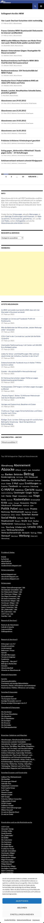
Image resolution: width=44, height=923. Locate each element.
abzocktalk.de (6, 561)
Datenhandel (33, 477)
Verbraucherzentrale (11, 532)
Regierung (28, 512)
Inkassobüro (23, 496)
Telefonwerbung (19, 524)
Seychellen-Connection (9, 868)
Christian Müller (6, 831)
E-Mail (15, 483)
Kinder (30, 496)
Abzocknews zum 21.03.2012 (13, 110)
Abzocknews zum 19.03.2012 (13, 120)
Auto (2, 474)
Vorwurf (5, 535)
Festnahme (25, 486)
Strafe (24, 521)
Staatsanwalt (7, 520)
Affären (18, 470)
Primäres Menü (41, 6)
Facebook (13, 486)
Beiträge (8, 216)
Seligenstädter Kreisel (8, 801)
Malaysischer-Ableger (8, 857)
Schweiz (18, 515)
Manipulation (24, 503)
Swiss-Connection (7, 873)
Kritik (4, 502)
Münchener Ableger (8, 862)
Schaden (34, 512)
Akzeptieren (22, 901)
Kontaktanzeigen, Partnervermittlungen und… (17, 762)
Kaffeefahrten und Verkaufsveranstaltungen (16, 757)
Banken (9, 474)
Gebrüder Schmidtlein (8, 851)
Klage (36, 495)
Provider (26, 509)
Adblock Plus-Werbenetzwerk (11, 777)
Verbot (3, 530)
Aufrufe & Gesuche (7, 627)
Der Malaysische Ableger (9, 592)
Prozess (33, 509)
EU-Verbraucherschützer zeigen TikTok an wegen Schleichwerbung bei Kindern (19, 379)
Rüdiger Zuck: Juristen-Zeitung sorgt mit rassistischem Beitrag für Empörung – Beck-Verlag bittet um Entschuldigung (22, 422)
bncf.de (3, 557)
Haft (3, 496)
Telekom (28, 524)
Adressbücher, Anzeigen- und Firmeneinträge (16, 744)
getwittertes (27, 219)
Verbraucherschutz (15, 530)
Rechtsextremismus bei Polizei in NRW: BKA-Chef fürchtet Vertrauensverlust (20, 61)
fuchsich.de (5, 559)
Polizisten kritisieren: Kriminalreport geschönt (20, 140)
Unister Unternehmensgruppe (11, 808)
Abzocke (7, 469)
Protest (21, 509)
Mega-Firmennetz (7, 860)
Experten (4, 486)
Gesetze (38, 490)
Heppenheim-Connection (9, 786)
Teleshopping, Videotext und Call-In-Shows (15, 766)
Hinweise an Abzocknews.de (10, 670)
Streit (30, 521)
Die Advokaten (6, 712)
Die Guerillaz (5, 779)
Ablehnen (22, 908)
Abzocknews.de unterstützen (12, 223)
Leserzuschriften (6, 629)
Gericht (29, 489)
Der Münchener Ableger (9, 594)
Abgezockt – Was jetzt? (9, 661)
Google (29, 492)
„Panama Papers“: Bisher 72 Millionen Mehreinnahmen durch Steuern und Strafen (20, 396)
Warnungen (33, 214)
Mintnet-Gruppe (6, 794)
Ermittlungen (31, 483)
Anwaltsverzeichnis (7, 646)
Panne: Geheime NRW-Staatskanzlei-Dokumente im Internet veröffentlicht (22, 31)
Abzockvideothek (7, 668)
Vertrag (33, 533)
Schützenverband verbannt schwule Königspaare (21, 160)
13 (23, 177)
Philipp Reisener (6, 864)
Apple (29, 470)
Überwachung (5, 538)
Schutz (13, 515)
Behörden (18, 474)
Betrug (29, 474)
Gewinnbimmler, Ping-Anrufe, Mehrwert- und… (17, 755)
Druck (3, 483)
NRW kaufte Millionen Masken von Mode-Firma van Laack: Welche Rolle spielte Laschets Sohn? (21, 41)
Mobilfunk (26, 505)
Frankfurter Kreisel (7, 605)
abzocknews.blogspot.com (10, 579)
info (23, 587)
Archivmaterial (16, 219)
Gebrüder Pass (6, 783)
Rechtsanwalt (17, 511)
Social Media (8, 517)
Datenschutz (18, 480)
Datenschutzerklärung (24, 920)
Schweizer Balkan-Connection (11, 799)
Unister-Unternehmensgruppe (11, 587)
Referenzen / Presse (7, 650)
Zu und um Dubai (7, 814)
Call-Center (19, 477)
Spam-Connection (7, 607)
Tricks (3, 527)
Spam (26, 518)
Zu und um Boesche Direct (10, 812)
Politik (5, 508)
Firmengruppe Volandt (8, 781)
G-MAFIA (7, 489)
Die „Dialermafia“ (7, 609)
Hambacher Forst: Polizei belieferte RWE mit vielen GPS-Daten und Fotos (19, 81)
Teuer (35, 523)
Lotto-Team (5, 790)
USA (39, 526)
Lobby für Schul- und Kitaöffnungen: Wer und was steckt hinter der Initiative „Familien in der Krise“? (20, 355)
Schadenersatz (5, 515)
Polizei (14, 508)
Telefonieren (7, 523)
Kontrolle (10, 500)
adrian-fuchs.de (6, 563)
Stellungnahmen (6, 631)
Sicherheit (26, 514)
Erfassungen (17, 214)
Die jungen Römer (7, 846)
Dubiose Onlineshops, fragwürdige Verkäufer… (17, 753)
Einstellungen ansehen (22, 914)
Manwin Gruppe (6, 792)
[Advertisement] (22, 273)
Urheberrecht (21, 527)
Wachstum (14, 536)
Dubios (8, 484)
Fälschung (34, 486)
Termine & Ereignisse (8, 657)
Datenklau (5, 480)
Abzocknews (17, 23)
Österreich (34, 536)
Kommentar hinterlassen (29, 103)
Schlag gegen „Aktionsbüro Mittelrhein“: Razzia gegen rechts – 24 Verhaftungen (21, 151)
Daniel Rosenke (6, 833)
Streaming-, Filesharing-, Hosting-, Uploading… (17, 764)
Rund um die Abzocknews (10, 625)
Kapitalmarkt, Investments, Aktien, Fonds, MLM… (18, 759)
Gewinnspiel (19, 492)
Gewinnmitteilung (7, 493)
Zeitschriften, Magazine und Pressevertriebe (16, 768)
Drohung (37, 480)
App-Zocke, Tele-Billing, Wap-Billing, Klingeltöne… (18, 746)
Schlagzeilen (20, 221)
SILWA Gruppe (6, 803)
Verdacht (26, 532)
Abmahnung (7, 465)
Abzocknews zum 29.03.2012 (13, 100)
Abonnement (22, 465)
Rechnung (5, 512)
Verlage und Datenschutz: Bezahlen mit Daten (18, 404)
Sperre (32, 518)
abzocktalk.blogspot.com (9, 576)
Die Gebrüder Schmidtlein (10, 590)
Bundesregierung (8, 477)
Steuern (17, 521)
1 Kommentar (22, 133)
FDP (20, 486)
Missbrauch (6, 505)
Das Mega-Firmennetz (8, 596)
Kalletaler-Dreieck (7, 855)
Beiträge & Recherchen (9, 664)
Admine (14, 113)
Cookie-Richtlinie (10, 920)
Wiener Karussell (7, 810)
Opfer (31, 505)
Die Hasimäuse (6, 842)
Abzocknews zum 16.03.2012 (13, 130)
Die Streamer (5, 723)
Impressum (36, 920)
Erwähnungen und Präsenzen (23, 216)
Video (39, 533)
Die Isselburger (6, 844)
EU (40, 484)
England (21, 483)
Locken (10, 503)
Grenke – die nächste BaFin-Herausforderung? (18, 371)
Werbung (24, 535)
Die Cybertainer (6, 612)
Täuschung (10, 527)
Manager (16, 503)
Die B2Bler (5, 838)
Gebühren (19, 490)
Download (30, 480)
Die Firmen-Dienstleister (9, 714)
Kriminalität (35, 500)
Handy (8, 496)
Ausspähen (36, 470)
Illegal (14, 496)
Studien (36, 521)
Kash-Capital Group (8, 788)
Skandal (35, 514)
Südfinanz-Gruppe (7, 805)
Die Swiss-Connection (8, 598)
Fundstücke (5, 659)
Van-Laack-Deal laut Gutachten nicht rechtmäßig (21, 21)
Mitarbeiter (17, 505)
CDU (26, 477)
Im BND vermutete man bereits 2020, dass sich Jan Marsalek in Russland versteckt (20, 311)
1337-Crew (5, 614)
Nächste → (33, 177)
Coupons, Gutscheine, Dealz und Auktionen (15, 751)
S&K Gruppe (5, 797)
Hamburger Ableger (8, 603)
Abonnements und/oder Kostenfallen (13, 742)
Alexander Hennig (7, 829)
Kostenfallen (22, 499)
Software (20, 518)
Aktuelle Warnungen (8, 655)
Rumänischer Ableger (8, 601)
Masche (33, 503)
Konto (3, 500)
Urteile (32, 526)
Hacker (36, 493)
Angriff (24, 470)
